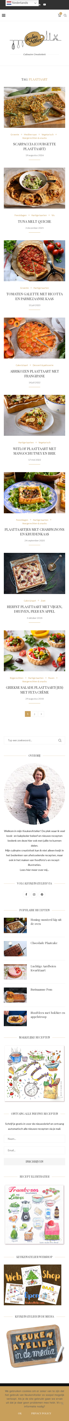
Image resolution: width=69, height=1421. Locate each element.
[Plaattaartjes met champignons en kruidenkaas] (34, 492)
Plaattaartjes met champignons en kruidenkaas (34, 531)
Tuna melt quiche (34, 221)
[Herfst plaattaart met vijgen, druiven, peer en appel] (34, 573)
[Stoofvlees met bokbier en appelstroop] (15, 1018)
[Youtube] (44, 4)
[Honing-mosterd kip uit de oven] (15, 925)
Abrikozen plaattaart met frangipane (34, 373)
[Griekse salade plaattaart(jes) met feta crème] (34, 650)
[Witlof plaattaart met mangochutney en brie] (34, 415)
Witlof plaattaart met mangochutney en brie (34, 451)
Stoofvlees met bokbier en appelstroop (48, 1015)
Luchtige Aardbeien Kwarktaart (43, 968)
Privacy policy (41, 1413)
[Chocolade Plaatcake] (15, 948)
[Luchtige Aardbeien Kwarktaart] (15, 972)
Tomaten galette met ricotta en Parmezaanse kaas (34, 296)
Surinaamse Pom (41, 989)
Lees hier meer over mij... (34, 869)
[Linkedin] (39, 4)
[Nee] (62, 1404)
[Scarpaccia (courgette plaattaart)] (34, 107)
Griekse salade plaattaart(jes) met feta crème (34, 689)
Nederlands (19, 2)
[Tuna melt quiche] (34, 188)
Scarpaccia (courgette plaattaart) (34, 146)
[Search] (65, 15)
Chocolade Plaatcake (44, 943)
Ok (20, 1413)
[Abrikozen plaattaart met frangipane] (34, 338)
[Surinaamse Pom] (15, 995)
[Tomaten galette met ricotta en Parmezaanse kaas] (34, 260)
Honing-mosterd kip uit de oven (46, 922)
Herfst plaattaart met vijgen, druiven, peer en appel (34, 609)
